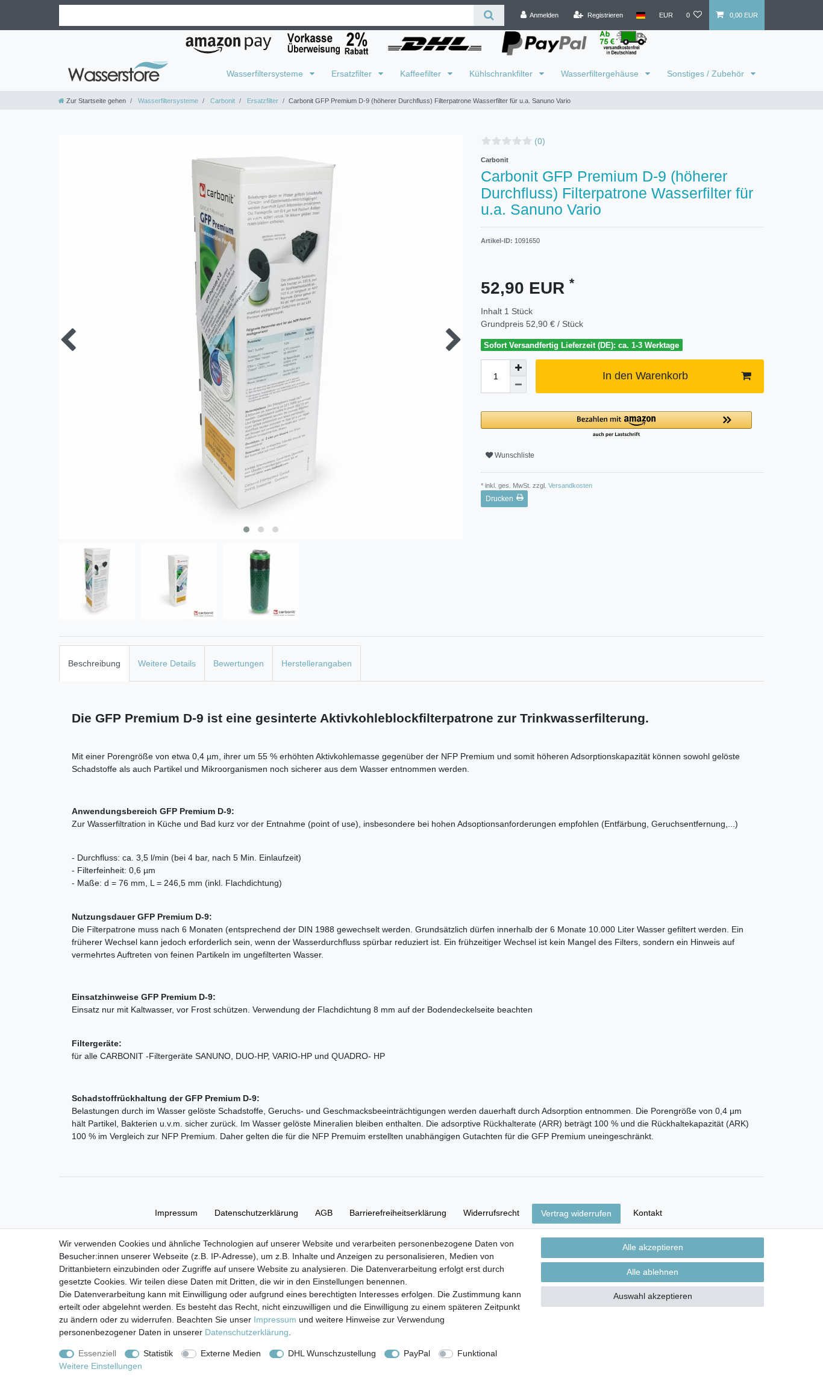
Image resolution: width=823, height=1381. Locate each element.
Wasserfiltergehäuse (601, 73)
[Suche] (489, 15)
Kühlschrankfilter (502, 73)
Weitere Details (167, 663)
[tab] (94, 663)
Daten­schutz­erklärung (256, 1213)
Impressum (176, 1213)
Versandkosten (569, 485)
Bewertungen (238, 663)
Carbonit (221, 100)
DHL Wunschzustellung (332, 1353)
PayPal (417, 1353)
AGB (324, 1213)
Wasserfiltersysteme (266, 73)
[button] (616, 424)
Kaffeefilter (421, 73)
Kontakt (647, 1213)
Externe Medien (231, 1353)
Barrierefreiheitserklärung (397, 1213)
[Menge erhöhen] (518, 367)
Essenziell (97, 1353)
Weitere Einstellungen (100, 1366)
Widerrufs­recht (491, 1213)
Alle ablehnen (652, 1272)
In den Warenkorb (645, 376)
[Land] (641, 15)
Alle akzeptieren (652, 1247)
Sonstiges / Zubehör (706, 73)
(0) (539, 141)
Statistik (158, 1353)
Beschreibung (94, 663)
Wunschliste (513, 455)
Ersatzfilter (352, 73)
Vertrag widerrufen (576, 1213)
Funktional (477, 1353)
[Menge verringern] (518, 384)
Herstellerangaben (316, 663)
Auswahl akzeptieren (652, 1296)
